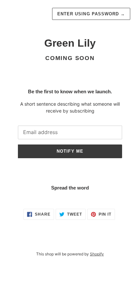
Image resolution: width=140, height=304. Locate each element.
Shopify (97, 253)
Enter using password (91, 13)
